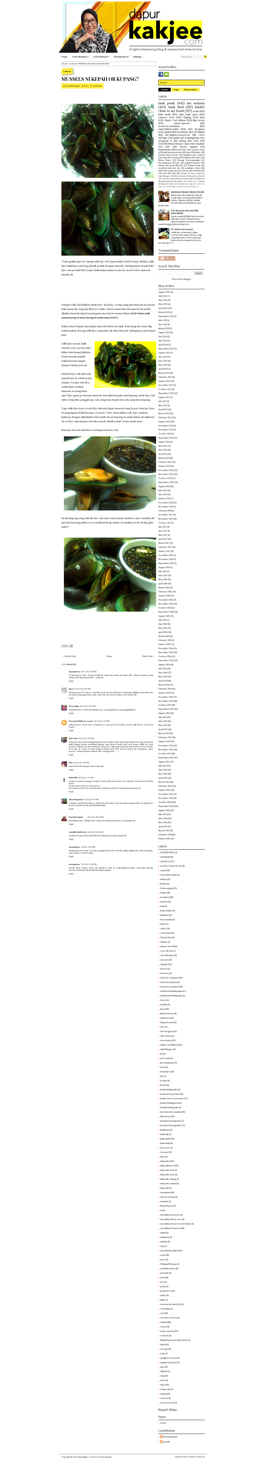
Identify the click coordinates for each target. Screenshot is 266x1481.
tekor (162, 1380)
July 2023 (162, 357)
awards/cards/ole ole (169, 168)
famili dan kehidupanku (186, 137)
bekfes (163, 883)
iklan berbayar (179, 176)
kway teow (165, 1147)
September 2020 (166, 482)
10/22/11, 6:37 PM (83, 689)
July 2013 (162, 717)
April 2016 (163, 583)
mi (161, 1210)
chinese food (166, 117)
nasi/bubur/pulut (168, 128)
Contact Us (200, 1457)
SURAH (199, 184)
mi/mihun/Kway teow (170, 1219)
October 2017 (164, 523)
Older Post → (148, 656)
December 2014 (165, 648)
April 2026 (163, 308)
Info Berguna (196, 128)
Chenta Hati (187, 178)
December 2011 (165, 794)
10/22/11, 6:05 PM (88, 671)
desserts (164, 973)
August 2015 (164, 616)
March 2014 (163, 685)
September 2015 (166, 612)
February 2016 (165, 591)
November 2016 (165, 559)
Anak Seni (176, 107)
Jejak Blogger (164, 176)
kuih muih (164, 114)
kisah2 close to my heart (181, 109)
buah (181, 187)
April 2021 (162, 454)
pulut (162, 1300)
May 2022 (162, 405)
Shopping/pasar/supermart (170, 181)
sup (188, 152)
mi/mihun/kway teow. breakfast (175, 1223)
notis (172, 165)
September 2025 (166, 316)
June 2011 (162, 818)
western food (198, 149)
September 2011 (165, 806)
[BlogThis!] (65, 645)
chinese (163, 942)
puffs (160, 170)
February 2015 (165, 640)
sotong (175, 157)
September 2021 (166, 438)
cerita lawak (166, 933)
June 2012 (162, 769)
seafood (73, 63)
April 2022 (163, 409)
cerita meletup (100, 57)
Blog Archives (190, 89)
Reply (71, 681)
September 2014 (166, 660)
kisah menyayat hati (172, 152)
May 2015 (162, 628)
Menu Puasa (164, 160)
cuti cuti (162, 173)
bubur (163, 924)
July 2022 (162, 401)
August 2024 (164, 332)
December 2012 (165, 745)
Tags (176, 89)
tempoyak (172, 170)
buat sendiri (196, 173)
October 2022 (164, 389)
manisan (164, 1201)
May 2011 (162, 822)
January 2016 (164, 595)
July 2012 (162, 765)
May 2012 (162, 774)
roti (160, 143)
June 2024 (163, 340)
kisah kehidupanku (168, 1089)
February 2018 (165, 510)
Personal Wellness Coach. (81, 721)
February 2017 (165, 547)
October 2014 (164, 656)
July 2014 (162, 668)
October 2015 (164, 608)
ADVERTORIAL (170, 187)
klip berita (199, 120)
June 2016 (162, 575)
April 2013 (162, 729)
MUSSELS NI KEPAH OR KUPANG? (100, 79)
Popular (164, 89)
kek (161, 1076)
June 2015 (162, 624)
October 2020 (165, 478)
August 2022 (164, 397)
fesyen (187, 187)
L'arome (174, 155)
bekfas (161, 165)
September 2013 (166, 709)
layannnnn (164, 149)
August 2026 (164, 292)
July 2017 (162, 527)
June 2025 (162, 324)
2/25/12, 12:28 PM (89, 864)
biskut (198, 152)
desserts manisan (168, 982)
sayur (164, 157)
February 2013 (165, 737)
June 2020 (163, 494)
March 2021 (163, 458)
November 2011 (165, 798)
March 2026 (164, 312)
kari (167, 146)
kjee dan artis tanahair (192, 143)
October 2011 (164, 802)
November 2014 (165, 652)
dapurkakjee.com (85, 1457)
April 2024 (163, 344)
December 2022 (165, 385)
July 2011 (162, 814)
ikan (202, 117)
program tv (165, 140)
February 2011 (164, 834)
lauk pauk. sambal (168, 1183)
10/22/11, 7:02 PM (101, 721)
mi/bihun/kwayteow (170, 1215)
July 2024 (162, 336)
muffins (199, 178)
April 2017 (162, 539)
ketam (191, 176)
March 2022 (163, 413)
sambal (167, 131)
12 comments (96, 86)
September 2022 (166, 393)
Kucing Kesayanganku (189, 160)
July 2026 (162, 296)
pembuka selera (192, 168)
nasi (162, 1246)
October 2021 (164, 433)
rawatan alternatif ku (191, 170)
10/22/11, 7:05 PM (86, 738)
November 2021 (165, 429)
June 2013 (162, 721)
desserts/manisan (169, 126)
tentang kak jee (121, 57)
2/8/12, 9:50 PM (88, 847)
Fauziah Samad (72, 86)
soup (190, 184)
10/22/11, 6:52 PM (87, 706)
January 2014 (164, 693)
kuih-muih (165, 1143)
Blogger (187, 279)
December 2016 (165, 555)
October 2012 (164, 753)
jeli (170, 184)
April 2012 (162, 778)
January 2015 (164, 644)
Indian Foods (194, 165)
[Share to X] (68, 645)
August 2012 (164, 761)
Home (65, 63)
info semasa (166, 1036)
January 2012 (164, 790)
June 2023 (162, 361)
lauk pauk (166, 103)
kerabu (190, 181)
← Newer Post (69, 656)
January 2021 (164, 466)
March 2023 (163, 373)
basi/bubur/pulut (168, 875)
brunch (161, 155)
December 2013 (165, 697)
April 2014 (163, 680)
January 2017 (164, 551)
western (164, 1398)
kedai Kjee (181, 149)
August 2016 (164, 567)
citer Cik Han (163, 178)
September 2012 (166, 757)
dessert (164, 968)
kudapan (187, 155)
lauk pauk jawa (188, 114)
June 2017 (162, 531)
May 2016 (162, 579)
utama (64, 57)
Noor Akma (74, 706)
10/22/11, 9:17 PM (91, 799)
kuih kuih (164, 1134)
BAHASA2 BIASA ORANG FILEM (187, 192)
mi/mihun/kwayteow (177, 134)
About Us (178, 1457)
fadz (71, 762)
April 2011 (162, 826)
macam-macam (167, 1197)
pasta (163, 1259)
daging (187, 117)
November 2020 (166, 474)
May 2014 (162, 676)
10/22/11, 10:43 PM (95, 817)
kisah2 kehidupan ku (169, 1103)
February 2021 (165, 462)
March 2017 (163, 543)
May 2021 (162, 450)
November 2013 (165, 701)
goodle (166, 1441)
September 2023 (166, 348)
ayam (196, 111)
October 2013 (164, 705)
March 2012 (163, 782)
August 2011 (163, 810)
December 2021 (165, 425)
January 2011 (164, 838)
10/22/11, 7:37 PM (85, 777)
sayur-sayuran (182, 123)
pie (178, 163)
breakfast (182, 131)
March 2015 (163, 636)
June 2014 (162, 672)
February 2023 (165, 377)
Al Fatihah (199, 131)
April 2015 (162, 632)
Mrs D (71, 689)
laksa (195, 187)
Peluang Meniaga (168, 1264)
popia (160, 187)
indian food (165, 1018)
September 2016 (166, 563)
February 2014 (165, 689)
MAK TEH (73, 777)
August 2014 (164, 664)
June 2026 (163, 300)
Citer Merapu (166, 955)
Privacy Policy (188, 1457)
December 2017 (165, 514)
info (181, 165)
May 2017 (162, 535)
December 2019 (165, 502)
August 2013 (164, 713)
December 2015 (165, 600)
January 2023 (164, 381)
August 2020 (164, 486)
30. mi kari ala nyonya (182, 229)
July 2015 (162, 620)
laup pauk (164, 1188)
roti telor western (168, 1317)
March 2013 (163, 733)
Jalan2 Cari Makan (175, 120)
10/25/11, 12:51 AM (95, 832)
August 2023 (164, 352)
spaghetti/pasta (193, 163)
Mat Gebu (73, 738)
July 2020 (162, 490)
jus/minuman (164, 163)
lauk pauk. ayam (167, 1174)
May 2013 (162, 725)
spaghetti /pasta (168, 1358)
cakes (198, 157)
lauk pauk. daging (168, 1179)
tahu (174, 173)
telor (196, 140)
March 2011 (163, 830)
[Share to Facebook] (71, 645)
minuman (164, 1237)
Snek (171, 143)
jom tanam (165, 1058)
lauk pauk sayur (167, 1170)
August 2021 (164, 442)
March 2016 (163, 587)
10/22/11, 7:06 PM (81, 762)
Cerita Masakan (79, 57)
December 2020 (165, 470)
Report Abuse (167, 1409)
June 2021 (162, 446)
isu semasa (196, 103)
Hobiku (184, 173)
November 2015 (165, 604)
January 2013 (164, 741)
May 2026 (163, 304)
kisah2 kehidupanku (169, 1107)
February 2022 (165, 417)
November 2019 (165, 506)
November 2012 (165, 749)
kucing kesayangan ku (170, 1121)
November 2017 (165, 519)
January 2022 (164, 421)
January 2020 (164, 498)
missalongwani (76, 799)
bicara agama (188, 146)
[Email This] (62, 645)
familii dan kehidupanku (171, 995)
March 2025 (163, 328)
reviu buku (180, 184)
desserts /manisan (169, 977)
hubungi (137, 57)
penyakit (175, 178)
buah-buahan (166, 910)
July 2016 (162, 571)
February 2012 (165, 786)
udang (182, 140)
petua (199, 176)
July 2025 (162, 320)
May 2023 (162, 365)
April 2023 (163, 369)
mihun (163, 1232)
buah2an (187, 157)
